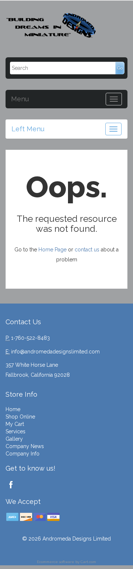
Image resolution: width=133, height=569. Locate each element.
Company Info (23, 454)
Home (13, 409)
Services (15, 431)
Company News (25, 446)
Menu (20, 99)
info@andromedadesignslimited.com (55, 352)
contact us (87, 250)
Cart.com (88, 562)
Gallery (14, 439)
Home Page (52, 250)
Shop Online (20, 417)
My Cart (15, 424)
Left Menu (27, 129)
